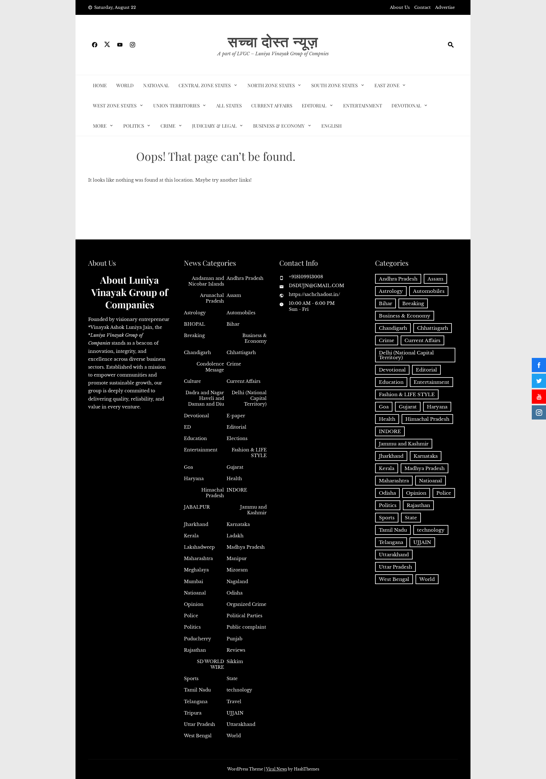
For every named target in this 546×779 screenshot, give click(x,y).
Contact (422, 7)
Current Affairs (271, 105)
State (232, 678)
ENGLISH (331, 126)
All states (229, 105)
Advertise (445, 7)
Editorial (314, 105)
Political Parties (244, 616)
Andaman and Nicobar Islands (206, 281)
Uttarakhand (241, 724)
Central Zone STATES (205, 85)
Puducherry (197, 639)
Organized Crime (246, 604)
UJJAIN (235, 713)
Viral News (276, 769)
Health (234, 478)
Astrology (195, 313)
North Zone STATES (271, 85)
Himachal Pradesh (212, 492)
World (125, 85)
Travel (234, 701)
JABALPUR (197, 507)
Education (195, 438)
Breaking (194, 335)
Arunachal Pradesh (212, 298)
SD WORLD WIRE (210, 664)
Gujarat (235, 467)
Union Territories (176, 105)
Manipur (237, 558)
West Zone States (114, 105)
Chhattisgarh (241, 352)
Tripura (193, 713)
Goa (188, 467)
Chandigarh (197, 352)
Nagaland (237, 581)
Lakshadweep (199, 547)
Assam (234, 295)
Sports (191, 678)
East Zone (386, 85)
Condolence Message (210, 366)
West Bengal (198, 736)
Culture (192, 381)
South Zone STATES (334, 85)
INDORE (237, 490)
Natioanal (156, 85)
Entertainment (362, 105)
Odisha (235, 593)
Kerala (191, 536)
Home (100, 85)
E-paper (236, 416)
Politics (133, 126)
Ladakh (235, 536)
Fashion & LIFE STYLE (249, 452)
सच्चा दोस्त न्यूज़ (273, 41)
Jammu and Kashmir (253, 510)
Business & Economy (279, 126)
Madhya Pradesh (246, 547)
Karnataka (238, 524)
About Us (400, 7)
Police (191, 616)
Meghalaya (196, 570)
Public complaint (246, 627)
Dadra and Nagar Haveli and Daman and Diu (204, 398)
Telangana (196, 701)
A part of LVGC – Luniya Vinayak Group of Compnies (273, 54)
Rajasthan (195, 650)
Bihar (233, 324)
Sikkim (235, 661)
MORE (99, 126)
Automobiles (241, 313)
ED (187, 427)
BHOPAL (194, 324)
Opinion (193, 604)
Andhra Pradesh (245, 278)
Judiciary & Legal (214, 126)
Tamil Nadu (197, 690)
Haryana (194, 478)
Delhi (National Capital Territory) (249, 398)
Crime (168, 126)
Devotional (406, 105)
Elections (237, 438)
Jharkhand (196, 524)
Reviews (236, 650)
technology (239, 690)
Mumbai (193, 581)
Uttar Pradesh (199, 724)
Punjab (234, 639)
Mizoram (237, 570)
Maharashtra (198, 558)
